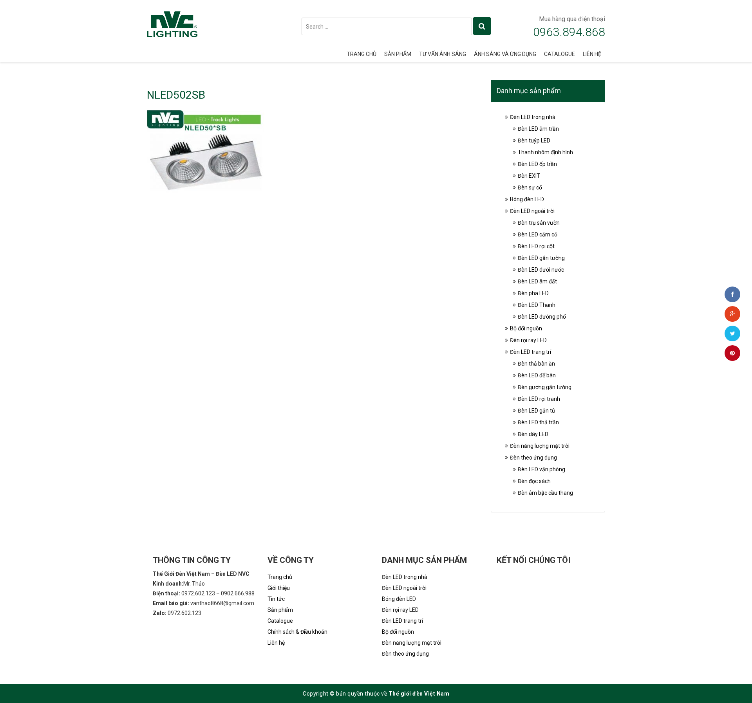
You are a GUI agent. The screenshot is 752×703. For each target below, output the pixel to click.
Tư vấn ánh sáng (442, 54)
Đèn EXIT (529, 176)
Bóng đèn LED (527, 199)
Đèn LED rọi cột (536, 246)
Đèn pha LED (533, 293)
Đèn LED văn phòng (541, 469)
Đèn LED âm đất (537, 281)
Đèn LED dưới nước (541, 270)
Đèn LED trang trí (530, 352)
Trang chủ (361, 54)
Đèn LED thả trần (538, 422)
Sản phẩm (397, 54)
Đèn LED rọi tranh (539, 399)
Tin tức (276, 599)
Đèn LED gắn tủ (536, 410)
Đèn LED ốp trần (537, 164)
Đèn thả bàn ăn (536, 364)
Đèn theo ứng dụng (533, 457)
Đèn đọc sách (534, 481)
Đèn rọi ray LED (528, 340)
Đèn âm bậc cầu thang (545, 493)
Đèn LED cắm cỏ (537, 234)
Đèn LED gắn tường (541, 258)
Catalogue (559, 54)
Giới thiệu (279, 588)
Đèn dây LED (533, 434)
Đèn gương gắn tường (544, 387)
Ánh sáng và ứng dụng (505, 54)
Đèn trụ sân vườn (539, 223)
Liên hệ (592, 54)
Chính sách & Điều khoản (297, 632)
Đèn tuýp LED (534, 140)
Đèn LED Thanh (536, 305)
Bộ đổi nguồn (526, 328)
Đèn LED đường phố (542, 317)
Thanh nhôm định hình (545, 152)
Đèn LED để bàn (537, 375)
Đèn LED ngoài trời (532, 211)
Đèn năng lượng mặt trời (539, 446)
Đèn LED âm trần (538, 129)
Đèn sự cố (530, 187)
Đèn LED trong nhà (532, 117)
